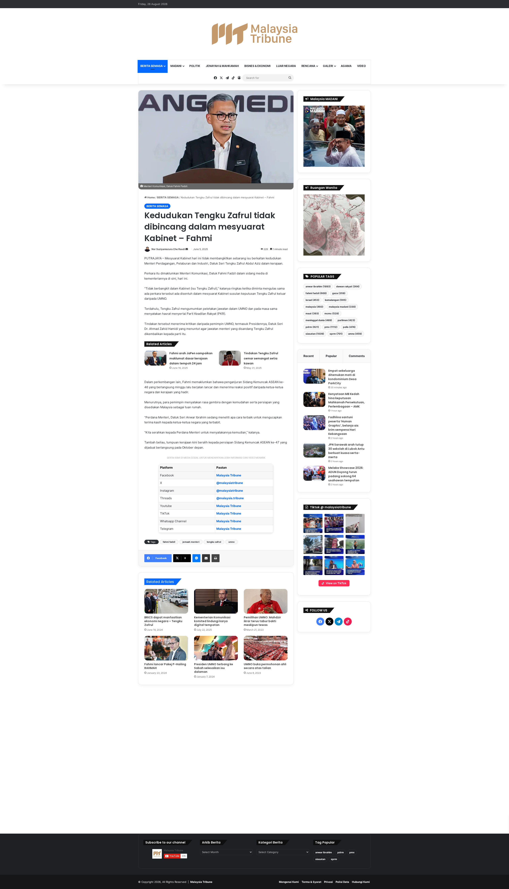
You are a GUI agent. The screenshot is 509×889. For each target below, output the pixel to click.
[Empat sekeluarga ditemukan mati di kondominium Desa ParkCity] (314, 376)
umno (231, 542)
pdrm (312, 326)
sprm (336, 333)
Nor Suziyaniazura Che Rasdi (168, 249)
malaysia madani (342, 306)
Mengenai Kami (289, 881)
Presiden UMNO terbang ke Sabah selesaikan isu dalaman (213, 668)
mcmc (331, 313)
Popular (331, 356)
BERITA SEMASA (151, 66)
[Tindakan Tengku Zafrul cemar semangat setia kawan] (230, 358)
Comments (357, 356)
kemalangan (335, 299)
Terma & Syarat (311, 881)
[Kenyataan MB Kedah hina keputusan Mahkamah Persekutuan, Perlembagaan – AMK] (314, 399)
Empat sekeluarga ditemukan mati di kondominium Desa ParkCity (342, 377)
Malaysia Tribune (228, 475)
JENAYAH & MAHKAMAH (222, 66)
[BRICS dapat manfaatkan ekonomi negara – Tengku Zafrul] (166, 601)
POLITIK (194, 66)
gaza (338, 293)
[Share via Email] (206, 558)
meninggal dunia (319, 320)
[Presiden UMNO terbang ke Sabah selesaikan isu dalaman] (216, 648)
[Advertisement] (334, 731)
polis (349, 326)
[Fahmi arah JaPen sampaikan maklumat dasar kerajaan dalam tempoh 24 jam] (155, 358)
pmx (330, 326)
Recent (308, 356)
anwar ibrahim (318, 286)
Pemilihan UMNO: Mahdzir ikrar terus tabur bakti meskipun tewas (262, 621)
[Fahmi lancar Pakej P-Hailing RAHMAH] (166, 648)
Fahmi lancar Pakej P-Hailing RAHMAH (165, 666)
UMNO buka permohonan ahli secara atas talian (265, 666)
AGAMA (346, 66)
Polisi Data (342, 881)
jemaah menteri (191, 542)
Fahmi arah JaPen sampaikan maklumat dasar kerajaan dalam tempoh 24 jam (191, 358)
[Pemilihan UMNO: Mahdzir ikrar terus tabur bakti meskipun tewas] (266, 601)
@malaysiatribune (229, 483)
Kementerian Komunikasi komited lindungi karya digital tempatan (212, 621)
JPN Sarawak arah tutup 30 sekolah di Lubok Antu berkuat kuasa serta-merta (346, 451)
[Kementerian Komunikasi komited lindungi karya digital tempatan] (216, 601)
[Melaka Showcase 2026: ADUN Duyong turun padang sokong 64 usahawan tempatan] (314, 473)
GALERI (328, 66)
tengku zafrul (214, 542)
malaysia (314, 306)
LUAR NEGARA (286, 66)
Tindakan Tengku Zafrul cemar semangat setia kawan (261, 358)
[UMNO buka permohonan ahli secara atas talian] (266, 648)
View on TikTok (336, 583)
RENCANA (308, 66)
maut (312, 313)
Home (151, 197)
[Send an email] (187, 249)
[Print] (216, 558)
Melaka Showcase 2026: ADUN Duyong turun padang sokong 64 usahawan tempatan (345, 474)
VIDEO (361, 66)
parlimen (346, 320)
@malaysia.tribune (230, 498)
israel (312, 299)
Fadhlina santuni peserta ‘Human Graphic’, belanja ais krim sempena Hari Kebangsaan (343, 425)
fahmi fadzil (169, 542)
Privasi (328, 881)
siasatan (315, 333)
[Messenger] (196, 558)
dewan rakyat (347, 286)
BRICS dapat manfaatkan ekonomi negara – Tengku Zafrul (163, 621)
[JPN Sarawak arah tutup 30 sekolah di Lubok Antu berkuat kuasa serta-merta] (314, 450)
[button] (312, 523)
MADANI (176, 66)
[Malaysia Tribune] (254, 34)
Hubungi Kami (361, 881)
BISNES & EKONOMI (257, 66)
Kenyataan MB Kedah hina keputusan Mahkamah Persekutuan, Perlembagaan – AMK (346, 400)
